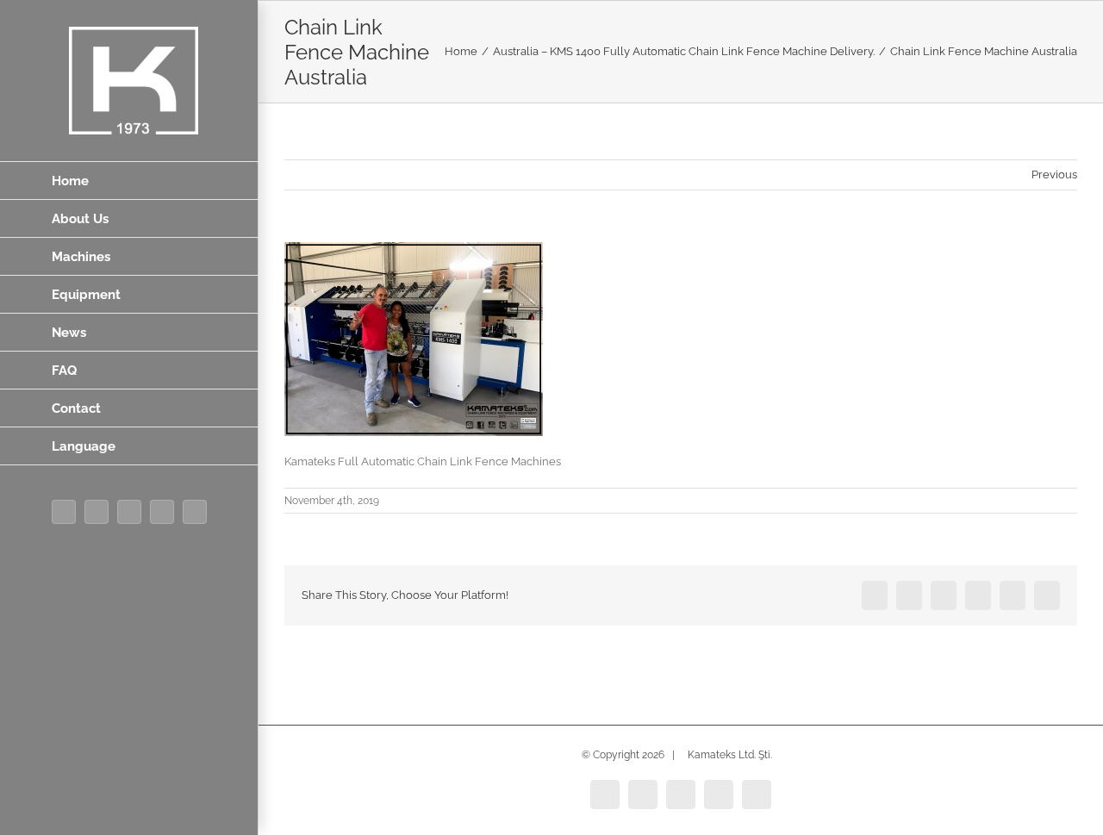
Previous (1054, 174)
